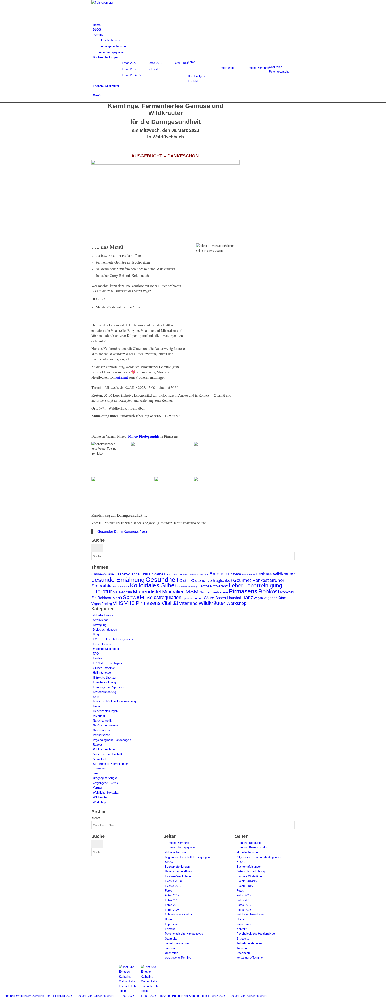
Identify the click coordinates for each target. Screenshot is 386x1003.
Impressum (172, 924)
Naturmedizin (101, 730)
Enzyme (234, 574)
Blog (96, 634)
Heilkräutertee (102, 672)
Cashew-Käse (102, 574)
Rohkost (268, 591)
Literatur (101, 591)
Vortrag (97, 787)
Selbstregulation (164, 597)
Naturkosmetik (102, 720)
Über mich (171, 953)
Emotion (218, 574)
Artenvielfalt (100, 620)
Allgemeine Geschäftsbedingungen (187, 857)
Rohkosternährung (104, 749)
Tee (95, 773)
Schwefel (134, 597)
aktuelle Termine (175, 852)
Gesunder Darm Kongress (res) (122, 531)
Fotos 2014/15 (131, 75)
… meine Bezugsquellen (180, 847)
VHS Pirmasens (142, 603)
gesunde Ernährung (118, 580)
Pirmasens (243, 591)
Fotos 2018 (180, 63)
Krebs (97, 696)
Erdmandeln (248, 574)
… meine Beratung (257, 67)
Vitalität (170, 603)
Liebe (96, 706)
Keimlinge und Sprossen (108, 687)
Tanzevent (99, 768)
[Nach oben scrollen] (1, 1000)
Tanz (248, 597)
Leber (236, 585)
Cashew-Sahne (127, 574)
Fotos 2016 (155, 69)
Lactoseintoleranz (213, 586)
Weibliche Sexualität (106, 792)
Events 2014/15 (175, 881)
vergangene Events (105, 783)
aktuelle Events (103, 615)
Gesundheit (161, 579)
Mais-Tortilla (122, 592)
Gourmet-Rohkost (251, 580)
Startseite (171, 938)
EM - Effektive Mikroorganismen (191, 574)
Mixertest (99, 716)
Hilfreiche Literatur (104, 677)
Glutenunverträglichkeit (211, 580)
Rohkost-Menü (109, 598)
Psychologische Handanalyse (112, 740)
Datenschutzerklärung (179, 871)
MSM (192, 591)
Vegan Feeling (101, 604)
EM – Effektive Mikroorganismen (114, 639)
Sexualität (99, 759)
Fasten (97, 658)
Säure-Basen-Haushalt (223, 598)
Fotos (168, 890)
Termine (170, 948)
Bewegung (99, 625)
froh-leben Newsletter (178, 914)
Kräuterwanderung (187, 586)
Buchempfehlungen (177, 866)
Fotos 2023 (129, 63)
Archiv (95, 818)
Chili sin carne (152, 574)
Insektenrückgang (104, 682)
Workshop (236, 603)
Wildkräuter (212, 603)
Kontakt (170, 929)
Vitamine (188, 603)
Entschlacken (102, 644)
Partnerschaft (101, 735)
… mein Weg (225, 67)
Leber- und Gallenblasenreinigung (114, 701)
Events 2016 (173, 886)
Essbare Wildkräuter (275, 573)
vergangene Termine (178, 957)
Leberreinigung (263, 585)
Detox (168, 574)
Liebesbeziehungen (105, 711)
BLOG (169, 861)
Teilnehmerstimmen (177, 943)
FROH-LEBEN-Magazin (108, 663)
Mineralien (173, 592)
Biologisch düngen (105, 629)
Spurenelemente (192, 598)
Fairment (121, 377)
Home (168, 919)
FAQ (96, 653)
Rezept (97, 744)
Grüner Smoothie (104, 668)
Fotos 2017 (129, 69)
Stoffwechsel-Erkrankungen (110, 763)
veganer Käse (275, 598)
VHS (118, 603)
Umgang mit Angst (105, 778)
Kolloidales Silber (153, 585)
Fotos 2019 (155, 63)
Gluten (184, 581)
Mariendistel (147, 592)
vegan (258, 598)
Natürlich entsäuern (213, 592)
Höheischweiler (121, 586)
